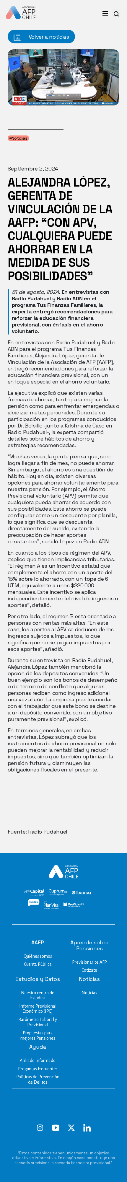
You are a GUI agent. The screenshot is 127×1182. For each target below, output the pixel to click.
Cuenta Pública (38, 964)
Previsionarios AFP (89, 962)
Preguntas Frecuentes (38, 1068)
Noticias (89, 992)
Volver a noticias (48, 36)
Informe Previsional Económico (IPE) (37, 1009)
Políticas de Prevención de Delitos (37, 1079)
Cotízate (89, 970)
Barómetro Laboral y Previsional (37, 1022)
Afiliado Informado (38, 1060)
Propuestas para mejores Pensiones (37, 1035)
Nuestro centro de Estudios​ (37, 995)
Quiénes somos (38, 956)
